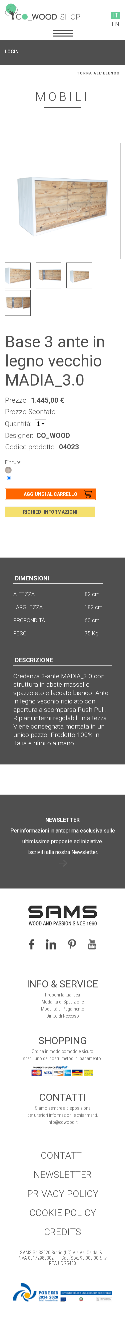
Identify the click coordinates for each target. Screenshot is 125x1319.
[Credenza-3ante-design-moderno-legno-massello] (48, 275)
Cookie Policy (62, 1212)
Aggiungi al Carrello (50, 494)
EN (115, 23)
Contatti (62, 1155)
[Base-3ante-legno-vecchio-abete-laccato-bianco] (18, 275)
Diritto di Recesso (62, 1016)
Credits (62, 1232)
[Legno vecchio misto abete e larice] (8, 470)
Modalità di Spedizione (63, 1002)
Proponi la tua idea (62, 994)
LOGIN (12, 51)
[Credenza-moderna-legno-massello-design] (79, 275)
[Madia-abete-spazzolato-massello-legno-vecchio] (18, 303)
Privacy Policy (62, 1193)
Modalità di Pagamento (62, 1009)
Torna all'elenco (98, 73)
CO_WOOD (53, 436)
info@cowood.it (63, 1122)
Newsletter (62, 1174)
